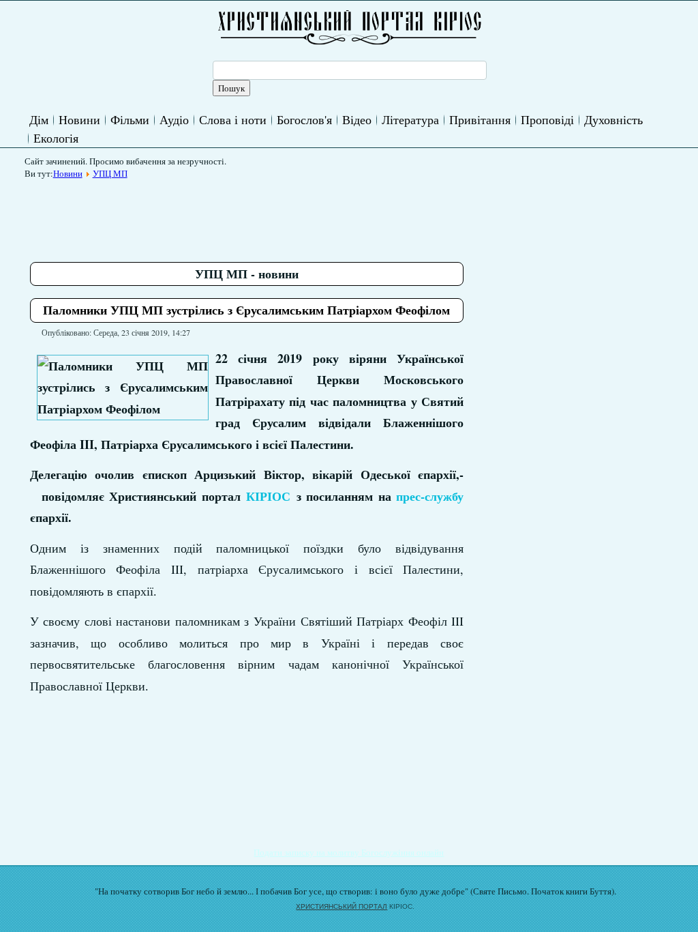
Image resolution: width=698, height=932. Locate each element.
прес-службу (430, 496)
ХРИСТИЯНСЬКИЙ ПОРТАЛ (341, 906)
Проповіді (547, 119)
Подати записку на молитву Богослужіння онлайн (349, 852)
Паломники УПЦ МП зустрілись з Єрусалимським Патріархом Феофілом (246, 310)
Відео (356, 119)
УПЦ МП (110, 173)
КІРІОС (268, 496)
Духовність (613, 119)
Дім (38, 119)
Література (410, 119)
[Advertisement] (278, 215)
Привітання (480, 119)
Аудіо (174, 119)
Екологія (55, 138)
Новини (79, 119)
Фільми (129, 119)
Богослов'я (304, 119)
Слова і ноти (233, 119)
